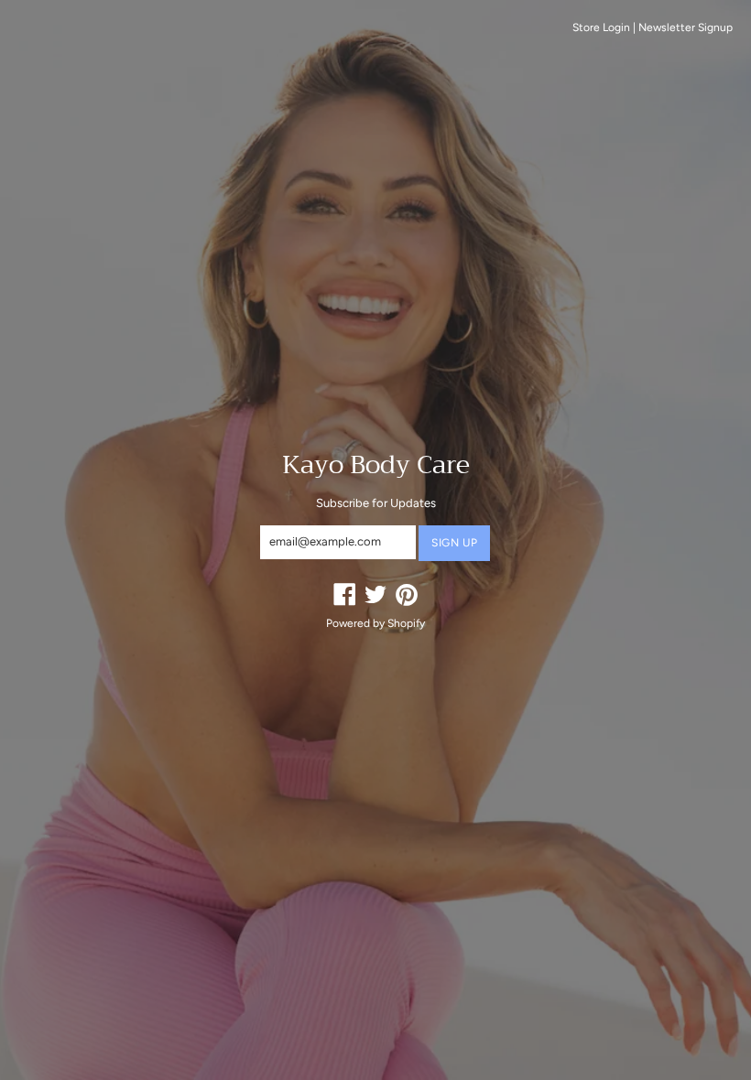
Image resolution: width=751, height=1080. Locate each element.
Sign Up (454, 542)
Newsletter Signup (685, 27)
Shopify (406, 623)
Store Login (601, 27)
